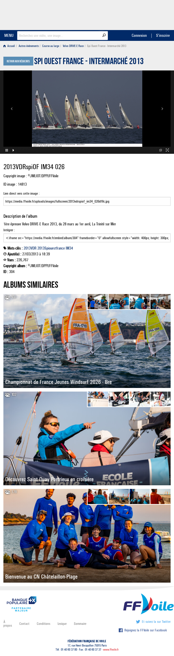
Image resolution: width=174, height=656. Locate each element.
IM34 (69, 248)
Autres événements (29, 46)
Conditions (43, 623)
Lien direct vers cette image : (21, 193)
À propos (7, 624)
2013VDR (30, 248)
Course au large (50, 46)
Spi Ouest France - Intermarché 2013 (89, 62)
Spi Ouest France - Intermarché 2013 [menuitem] (106, 46)
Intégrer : (9, 230)
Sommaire (80, 623)
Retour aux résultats (18, 61)
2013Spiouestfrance (51, 248)
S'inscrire (163, 35)
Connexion (139, 35)
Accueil (11, 46)
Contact (24, 623)
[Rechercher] (104, 35)
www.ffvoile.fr (111, 649)
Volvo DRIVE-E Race (73, 46)
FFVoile (142, 14)
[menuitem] (10, 46)
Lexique (62, 623)
